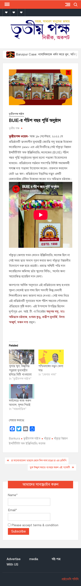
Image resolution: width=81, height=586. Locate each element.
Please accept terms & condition (34, 525)
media (33, 559)
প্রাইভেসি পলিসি (70, 579)
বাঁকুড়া (47, 438)
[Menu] (6, 4)
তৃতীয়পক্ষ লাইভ (16, 113)
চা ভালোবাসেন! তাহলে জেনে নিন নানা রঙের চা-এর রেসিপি (38, 460)
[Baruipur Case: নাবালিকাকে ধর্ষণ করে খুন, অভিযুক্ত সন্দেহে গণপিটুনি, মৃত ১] (4, 54)
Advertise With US (14, 561)
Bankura (14, 438)
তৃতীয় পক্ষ (14, 128)
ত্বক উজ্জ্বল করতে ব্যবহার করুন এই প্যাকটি (50, 467)
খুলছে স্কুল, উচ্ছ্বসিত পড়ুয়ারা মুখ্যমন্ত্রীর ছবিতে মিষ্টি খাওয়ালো (20, 370)
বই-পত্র (56, 559)
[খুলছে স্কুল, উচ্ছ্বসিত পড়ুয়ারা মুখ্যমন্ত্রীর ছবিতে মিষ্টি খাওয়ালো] (21, 357)
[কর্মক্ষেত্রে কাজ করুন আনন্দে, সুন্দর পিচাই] (21, 391)
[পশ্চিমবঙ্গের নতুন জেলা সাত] (51, 357)
